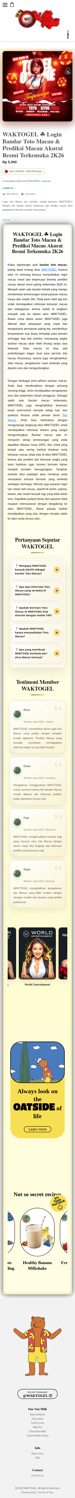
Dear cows (37, 1453)
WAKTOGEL (49, 269)
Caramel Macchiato (37, 1435)
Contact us (37, 1475)
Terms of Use (45, 1492)
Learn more (38, 1129)
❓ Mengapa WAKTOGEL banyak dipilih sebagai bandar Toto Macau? (30, 569)
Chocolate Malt (37, 1431)
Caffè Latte (37, 1423)
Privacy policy (29, 1492)
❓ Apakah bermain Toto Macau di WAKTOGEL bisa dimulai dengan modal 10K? (33, 611)
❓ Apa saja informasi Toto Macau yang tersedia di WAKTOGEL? (32, 590)
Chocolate (37, 1418)
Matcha (37, 1427)
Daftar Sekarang (12, 4)
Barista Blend (37, 1414)
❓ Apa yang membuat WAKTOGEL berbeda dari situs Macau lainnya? (31, 653)
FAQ (37, 1457)
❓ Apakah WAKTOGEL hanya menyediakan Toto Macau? (31, 632)
